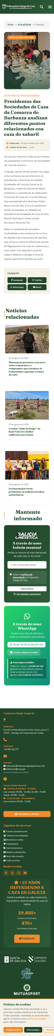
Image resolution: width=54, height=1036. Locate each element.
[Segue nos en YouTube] (25, 872)
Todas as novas (12, 860)
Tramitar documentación (16, 831)
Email (38, 287)
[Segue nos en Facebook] (6, 872)
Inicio (10, 24)
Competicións (12, 844)
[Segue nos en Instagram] (18, 872)
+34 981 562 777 (11, 749)
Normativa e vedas (14, 839)
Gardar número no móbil (26, 652)
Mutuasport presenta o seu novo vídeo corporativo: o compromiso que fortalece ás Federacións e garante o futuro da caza (27, 368)
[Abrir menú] (50, 7)
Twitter (38, 280)
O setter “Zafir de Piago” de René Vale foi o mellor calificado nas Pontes (24, 431)
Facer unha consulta (14, 856)
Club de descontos (14, 848)
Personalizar (33, 1029)
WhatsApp (18, 287)
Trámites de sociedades (17, 835)
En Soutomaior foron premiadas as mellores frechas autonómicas (26, 491)
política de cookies (36, 1018)
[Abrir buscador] (41, 6)
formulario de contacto (20, 772)
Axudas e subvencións (16, 852)
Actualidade (24, 24)
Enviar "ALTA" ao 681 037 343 (28, 644)
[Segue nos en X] (12, 872)
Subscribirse (27, 588)
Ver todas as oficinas (28, 814)
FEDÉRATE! (28, 938)
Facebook (18, 280)
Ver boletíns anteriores (28, 594)
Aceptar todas (13, 1029)
